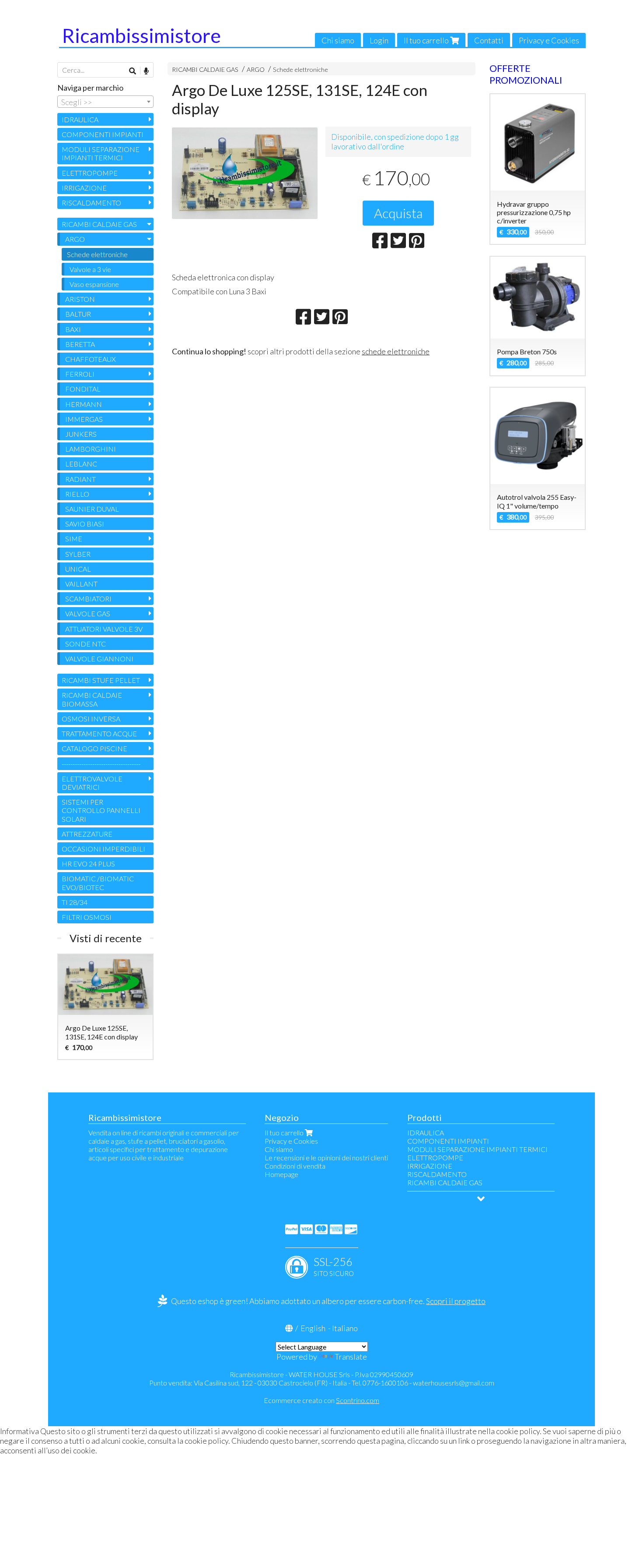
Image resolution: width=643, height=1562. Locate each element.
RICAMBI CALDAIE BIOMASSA (92, 699)
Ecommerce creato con (321, 1400)
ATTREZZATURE (87, 834)
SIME (73, 538)
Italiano (345, 1328)
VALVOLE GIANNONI (99, 658)
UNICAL (78, 569)
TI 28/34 (74, 902)
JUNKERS (81, 434)
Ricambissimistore (141, 35)
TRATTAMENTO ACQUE (99, 733)
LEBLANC (81, 463)
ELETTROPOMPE (90, 173)
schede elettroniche (396, 351)
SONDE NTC (85, 644)
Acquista (398, 213)
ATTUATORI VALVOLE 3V (104, 629)
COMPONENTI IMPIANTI (102, 134)
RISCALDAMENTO (91, 202)
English (313, 1328)
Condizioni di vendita (295, 1166)
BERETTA (80, 344)
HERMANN (83, 404)
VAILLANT (81, 584)
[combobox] (105, 101)
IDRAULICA (80, 119)
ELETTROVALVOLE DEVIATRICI (92, 782)
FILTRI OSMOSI (87, 917)
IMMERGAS (84, 419)
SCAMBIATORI (88, 598)
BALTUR (78, 314)
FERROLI (79, 374)
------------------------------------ (101, 764)
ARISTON (80, 299)
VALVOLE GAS (87, 613)
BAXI (73, 329)
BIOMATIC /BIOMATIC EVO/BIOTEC (98, 882)
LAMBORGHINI (90, 449)
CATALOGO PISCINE (94, 748)
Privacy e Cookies (549, 40)
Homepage (281, 1174)
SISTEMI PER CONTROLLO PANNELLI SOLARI (101, 810)
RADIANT (80, 479)
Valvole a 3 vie (90, 269)
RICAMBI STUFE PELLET (101, 680)
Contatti (488, 40)
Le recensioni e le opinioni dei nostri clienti (326, 1157)
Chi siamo (338, 40)
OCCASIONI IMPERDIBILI (103, 849)
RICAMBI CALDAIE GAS (205, 69)
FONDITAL (83, 389)
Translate (351, 1356)
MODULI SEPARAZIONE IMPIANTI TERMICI (101, 153)
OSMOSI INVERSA (91, 718)
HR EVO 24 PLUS (88, 863)
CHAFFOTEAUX (90, 359)
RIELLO (77, 494)
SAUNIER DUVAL (92, 509)
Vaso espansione (94, 284)
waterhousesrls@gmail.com (453, 1382)
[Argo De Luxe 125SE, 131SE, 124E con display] (245, 173)
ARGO (256, 69)
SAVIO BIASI (84, 523)
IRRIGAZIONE (84, 188)
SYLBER (78, 554)
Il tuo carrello (427, 40)
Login (379, 40)
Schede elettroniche (300, 69)
